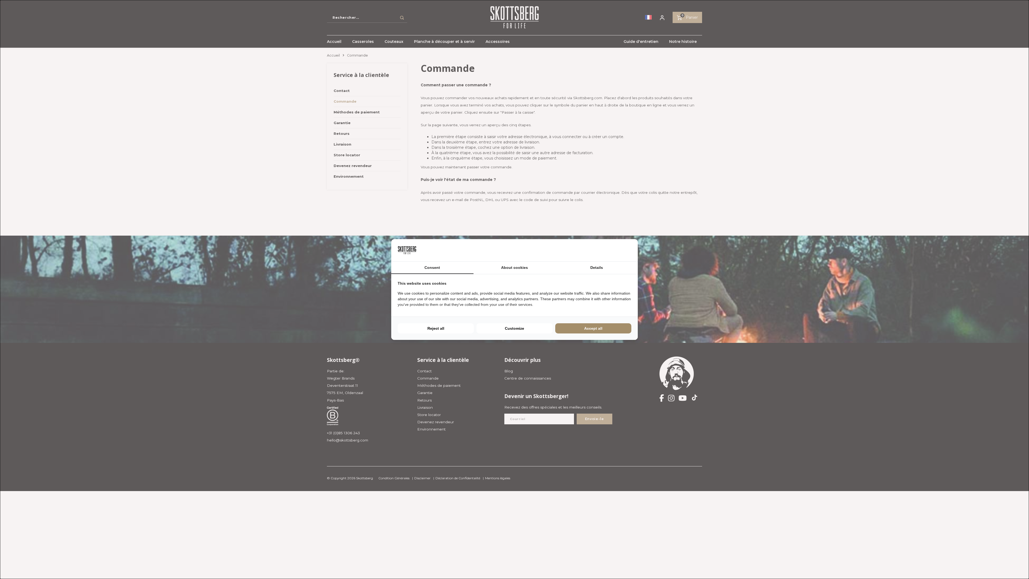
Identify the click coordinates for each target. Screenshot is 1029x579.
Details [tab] (596, 267)
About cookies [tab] (514, 267)
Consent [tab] (432, 267)
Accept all (593, 328)
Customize (514, 328)
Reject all (435, 328)
